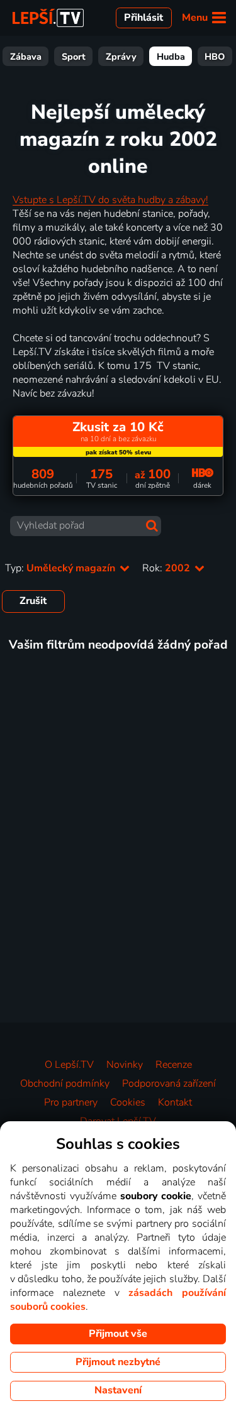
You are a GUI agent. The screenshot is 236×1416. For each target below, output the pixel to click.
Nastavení (118, 1390)
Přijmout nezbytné (118, 1362)
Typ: (61, 568)
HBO (215, 56)
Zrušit (33, 601)
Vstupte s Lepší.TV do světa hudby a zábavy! (110, 200)
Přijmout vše (118, 1334)
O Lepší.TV (69, 1065)
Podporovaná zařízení (169, 1083)
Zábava (26, 56)
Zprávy (121, 56)
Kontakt (175, 1102)
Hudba (171, 56)
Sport (74, 56)
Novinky (124, 1065)
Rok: (167, 568)
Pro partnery (71, 1102)
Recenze (173, 1065)
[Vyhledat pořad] (152, 526)
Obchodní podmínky (65, 1083)
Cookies (127, 1102)
